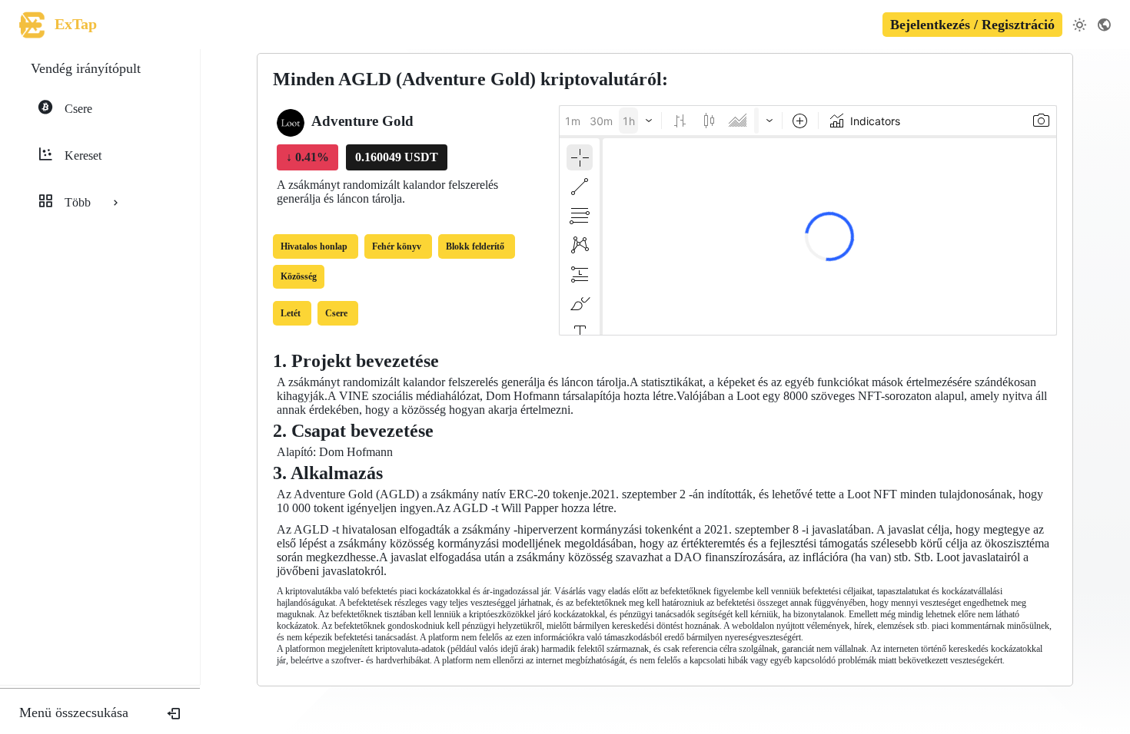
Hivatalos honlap (314, 246)
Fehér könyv (396, 246)
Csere (336, 313)
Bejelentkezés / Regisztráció (972, 24)
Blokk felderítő (475, 246)
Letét (291, 313)
